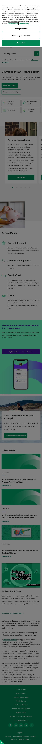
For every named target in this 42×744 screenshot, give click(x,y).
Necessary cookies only (21, 36)
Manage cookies (21, 29)
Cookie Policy (24, 24)
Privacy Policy (13, 24)
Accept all (21, 43)
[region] (21, 23)
